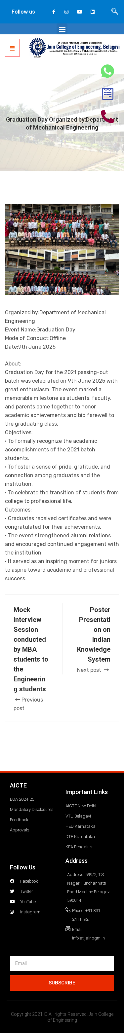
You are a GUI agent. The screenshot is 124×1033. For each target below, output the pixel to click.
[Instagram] (66, 11)
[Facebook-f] (53, 11)
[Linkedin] (92, 11)
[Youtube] (79, 11)
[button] (62, 28)
